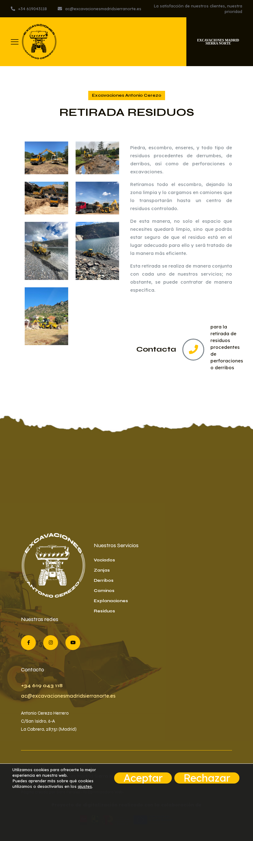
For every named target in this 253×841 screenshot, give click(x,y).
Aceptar (143, 778)
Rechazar (207, 778)
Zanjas (102, 570)
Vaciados (104, 560)
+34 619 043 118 (42, 685)
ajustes (85, 786)
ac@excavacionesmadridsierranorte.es (68, 696)
